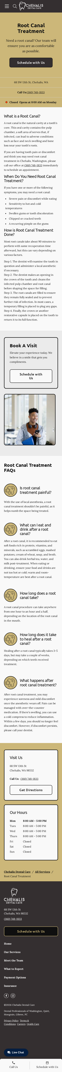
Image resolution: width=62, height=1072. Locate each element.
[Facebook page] (6, 995)
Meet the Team (13, 960)
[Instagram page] (13, 995)
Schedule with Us (31, 62)
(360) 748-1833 (36, 92)
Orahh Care (33, 1024)
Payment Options (15, 977)
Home (8, 943)
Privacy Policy (11, 1020)
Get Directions (31, 790)
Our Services (12, 952)
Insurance (10, 985)
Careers (21, 1024)
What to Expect (13, 968)
